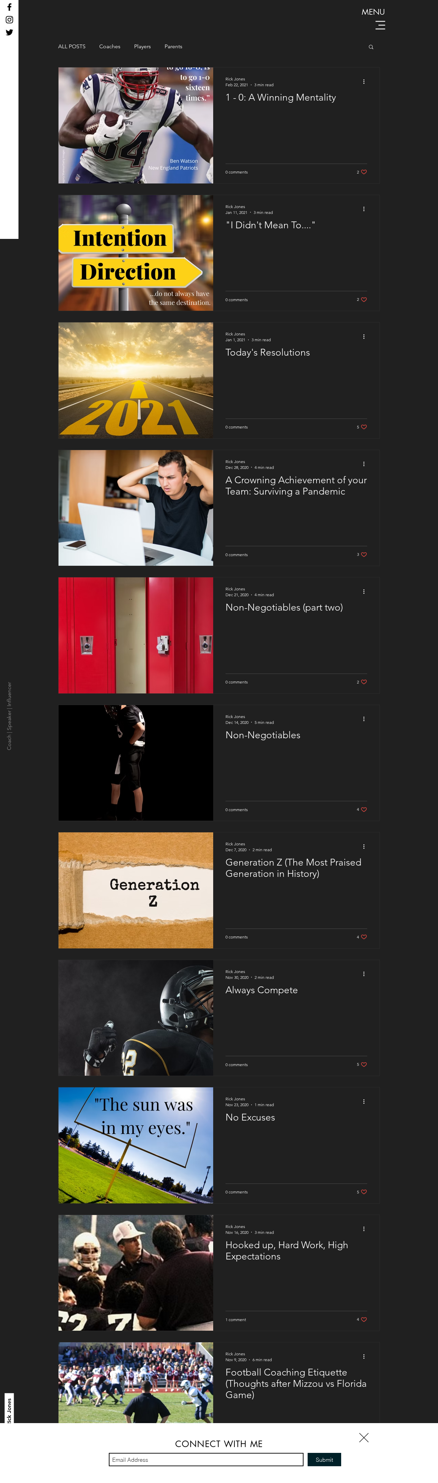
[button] (364, 1437)
